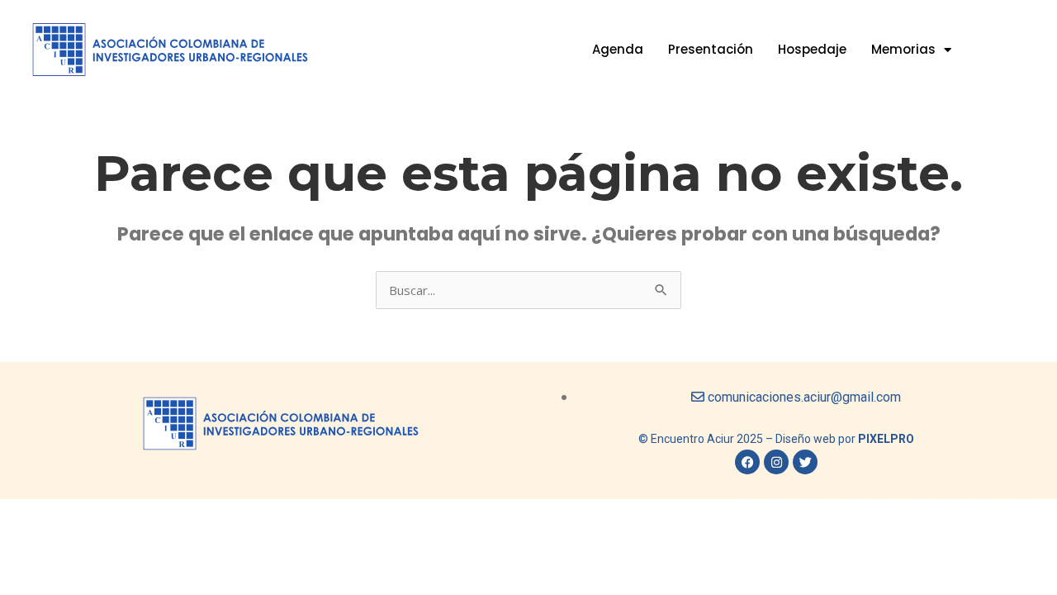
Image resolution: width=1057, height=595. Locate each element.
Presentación (710, 49)
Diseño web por (844, 438)
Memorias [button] (903, 49)
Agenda (617, 49)
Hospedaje (812, 49)
